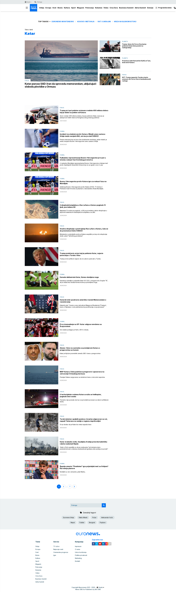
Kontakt (77, 561)
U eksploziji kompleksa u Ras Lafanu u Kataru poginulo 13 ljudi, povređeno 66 (83, 206)
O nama (77, 549)
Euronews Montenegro (63, 22)
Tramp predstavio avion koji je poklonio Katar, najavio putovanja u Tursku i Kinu (81, 254)
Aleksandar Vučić (107, 517)
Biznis (60, 8)
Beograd (92, 522)
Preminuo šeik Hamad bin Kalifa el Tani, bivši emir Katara (136, 61)
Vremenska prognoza (60, 552)
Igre (54, 555)
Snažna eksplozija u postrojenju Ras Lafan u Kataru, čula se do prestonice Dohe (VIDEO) (84, 230)
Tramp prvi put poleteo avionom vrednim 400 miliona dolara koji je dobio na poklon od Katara (84, 111)
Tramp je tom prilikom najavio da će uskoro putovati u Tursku (80, 259)
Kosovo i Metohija (85, 22)
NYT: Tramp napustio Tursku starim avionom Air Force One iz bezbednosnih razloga (136, 79)
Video (105, 8)
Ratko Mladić (83, 517)
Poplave (102, 522)
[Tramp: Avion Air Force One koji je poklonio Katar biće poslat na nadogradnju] (110, 46)
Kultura (67, 8)
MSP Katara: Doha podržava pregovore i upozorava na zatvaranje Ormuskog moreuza (82, 373)
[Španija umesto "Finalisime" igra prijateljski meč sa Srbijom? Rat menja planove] (41, 469)
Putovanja (89, 8)
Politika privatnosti (81, 555)
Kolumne (98, 8)
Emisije (150, 8)
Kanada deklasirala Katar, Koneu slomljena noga (79, 277)
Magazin (80, 8)
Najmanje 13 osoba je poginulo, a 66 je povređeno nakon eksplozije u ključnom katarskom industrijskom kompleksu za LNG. (83, 211)
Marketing (78, 558)
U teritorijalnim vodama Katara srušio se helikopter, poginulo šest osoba (80, 395)
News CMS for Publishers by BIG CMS (88, 589)
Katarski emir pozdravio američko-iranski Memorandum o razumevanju (83, 301)
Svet (54, 8)
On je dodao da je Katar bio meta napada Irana (75, 424)
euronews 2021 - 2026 (87, 587)
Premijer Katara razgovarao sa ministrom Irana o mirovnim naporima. (82, 377)
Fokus (27, 80)
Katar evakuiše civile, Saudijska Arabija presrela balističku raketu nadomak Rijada (83, 443)
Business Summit (126, 8)
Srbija (41, 8)
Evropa (48, 8)
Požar (94, 517)
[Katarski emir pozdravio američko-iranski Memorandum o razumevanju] (41, 304)
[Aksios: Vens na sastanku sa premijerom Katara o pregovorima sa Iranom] (41, 351)
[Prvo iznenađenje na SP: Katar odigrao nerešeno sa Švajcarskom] (41, 327)
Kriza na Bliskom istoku (125, 22)
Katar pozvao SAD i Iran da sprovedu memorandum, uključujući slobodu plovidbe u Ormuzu (60, 85)
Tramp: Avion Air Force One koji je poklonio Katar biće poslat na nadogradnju (134, 45)
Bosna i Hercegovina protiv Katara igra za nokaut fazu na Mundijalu (83, 182)
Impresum (78, 546)
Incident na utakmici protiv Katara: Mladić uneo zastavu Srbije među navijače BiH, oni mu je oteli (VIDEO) (82, 135)
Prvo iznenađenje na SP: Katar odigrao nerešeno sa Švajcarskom (81, 325)
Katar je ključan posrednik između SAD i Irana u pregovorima (80, 353)
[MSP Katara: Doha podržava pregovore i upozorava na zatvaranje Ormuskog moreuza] (41, 375)
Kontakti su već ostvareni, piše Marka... (73, 472)
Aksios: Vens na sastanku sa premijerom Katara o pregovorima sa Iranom (80, 349)
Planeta (125, 41)
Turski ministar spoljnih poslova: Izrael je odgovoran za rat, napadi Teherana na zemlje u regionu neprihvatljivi (84, 420)
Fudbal (62, 131)
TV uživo (56, 546)
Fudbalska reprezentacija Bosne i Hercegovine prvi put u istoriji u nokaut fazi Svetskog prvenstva (83, 159)
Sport (73, 8)
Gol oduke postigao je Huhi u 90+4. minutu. (74, 330)
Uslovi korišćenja (80, 552)
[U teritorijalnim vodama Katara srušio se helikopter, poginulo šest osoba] (41, 398)
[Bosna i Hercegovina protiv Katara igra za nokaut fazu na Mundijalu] (41, 185)
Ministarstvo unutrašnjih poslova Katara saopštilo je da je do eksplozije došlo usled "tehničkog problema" (83, 235)
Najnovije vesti (58, 549)
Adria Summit (140, 8)
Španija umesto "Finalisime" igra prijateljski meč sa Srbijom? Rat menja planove (84, 467)
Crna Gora (114, 8)
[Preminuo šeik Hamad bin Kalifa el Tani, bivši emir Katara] (110, 63)
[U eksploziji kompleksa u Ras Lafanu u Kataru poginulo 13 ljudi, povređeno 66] (41, 209)
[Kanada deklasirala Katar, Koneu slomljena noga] (41, 280)
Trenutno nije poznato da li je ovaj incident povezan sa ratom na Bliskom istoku (84, 401)
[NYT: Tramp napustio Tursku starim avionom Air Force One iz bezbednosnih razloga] (110, 79)
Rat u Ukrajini (104, 22)
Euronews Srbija (68, 517)
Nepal (73, 522)
